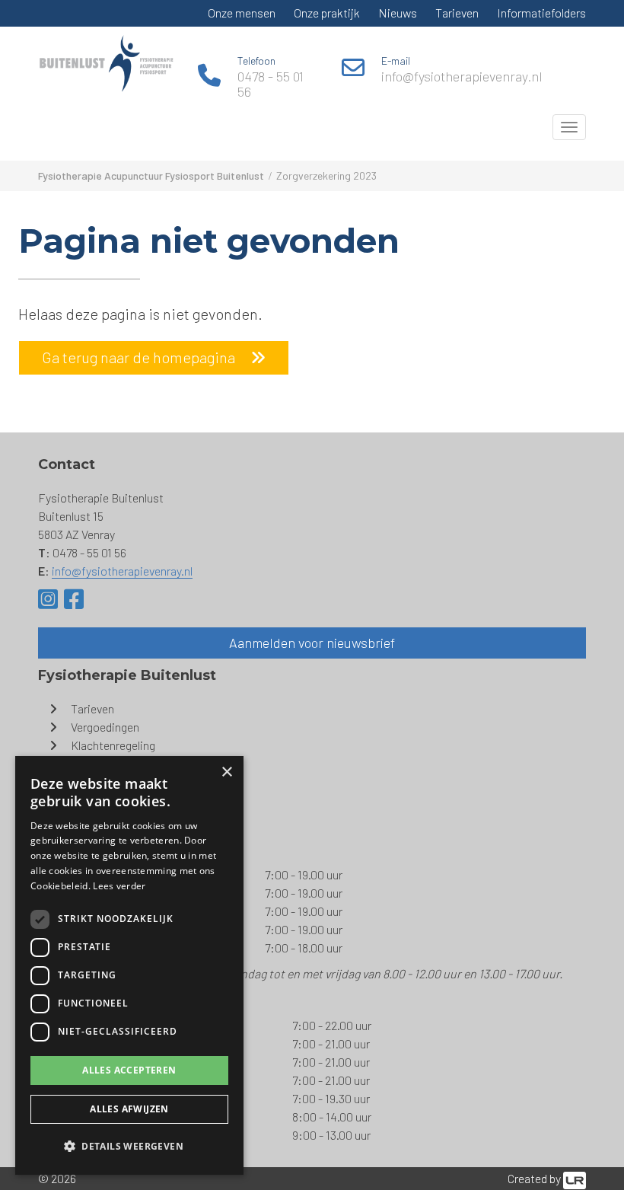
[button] (129, 1147)
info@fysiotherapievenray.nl (462, 76)
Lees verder (119, 885)
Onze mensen (241, 12)
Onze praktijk (327, 12)
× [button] (226, 772)
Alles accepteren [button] (129, 1070)
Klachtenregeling (113, 745)
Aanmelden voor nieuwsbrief (312, 642)
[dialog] (129, 965)
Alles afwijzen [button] (129, 1108)
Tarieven (457, 12)
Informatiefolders (541, 12)
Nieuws (397, 12)
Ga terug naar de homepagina (138, 357)
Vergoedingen (105, 726)
